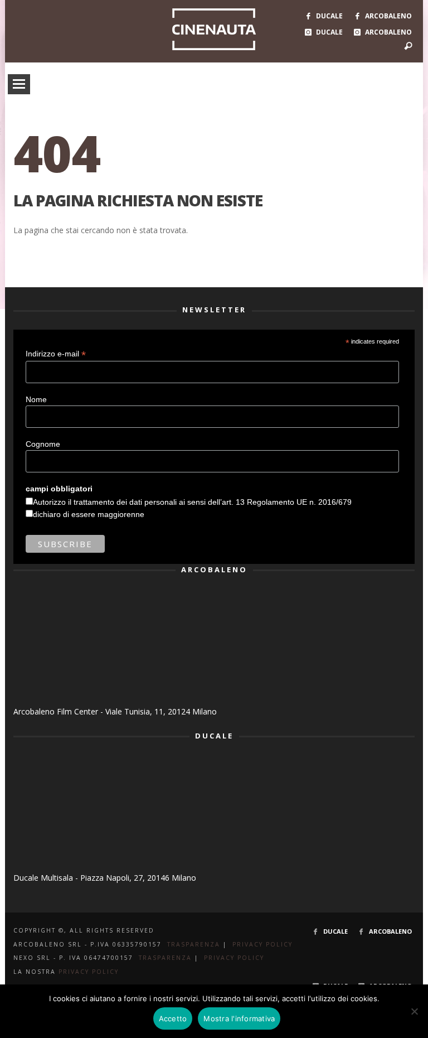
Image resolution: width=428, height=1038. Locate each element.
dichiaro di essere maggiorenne (88, 514)
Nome (36, 399)
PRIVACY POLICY (262, 944)
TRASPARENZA (193, 944)
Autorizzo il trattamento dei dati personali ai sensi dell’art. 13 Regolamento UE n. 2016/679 (192, 502)
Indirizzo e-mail (56, 354)
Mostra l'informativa (239, 1018)
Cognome (43, 444)
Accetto (173, 1018)
